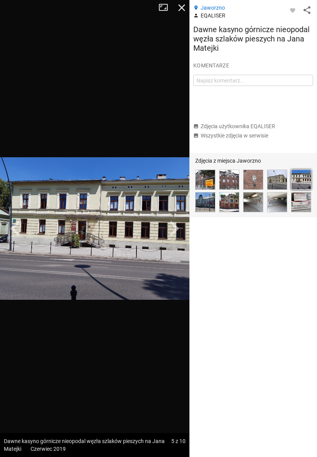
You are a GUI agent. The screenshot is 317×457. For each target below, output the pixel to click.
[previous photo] (15, 228)
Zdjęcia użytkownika (238, 126)
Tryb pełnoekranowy (166, 7)
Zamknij (181, 7)
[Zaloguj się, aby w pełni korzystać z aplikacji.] (292, 10)
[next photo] (173, 228)
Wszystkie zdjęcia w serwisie (234, 135)
